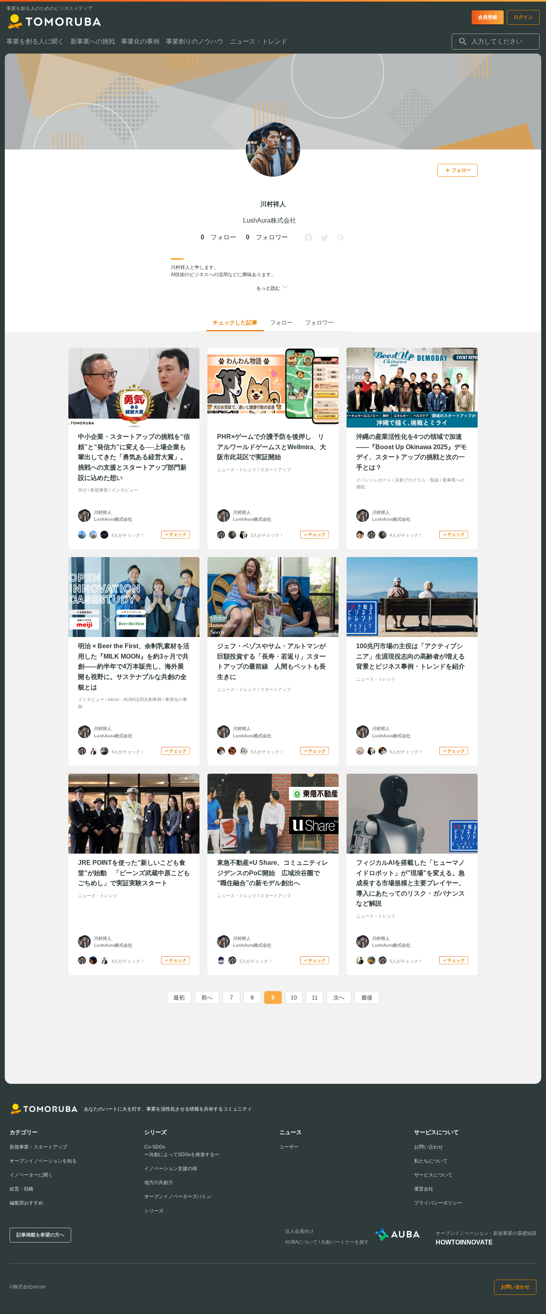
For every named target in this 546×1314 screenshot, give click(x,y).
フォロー (281, 322)
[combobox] (496, 42)
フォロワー (319, 322)
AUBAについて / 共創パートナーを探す (327, 1242)
